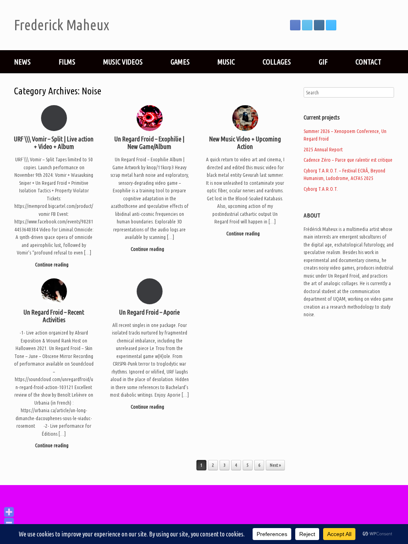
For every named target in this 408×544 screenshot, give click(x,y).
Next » (275, 465)
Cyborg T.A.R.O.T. (321, 189)
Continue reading (52, 264)
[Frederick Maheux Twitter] (307, 25)
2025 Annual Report (323, 149)
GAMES (180, 62)
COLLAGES (277, 62)
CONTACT (368, 62)
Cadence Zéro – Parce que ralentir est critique (348, 159)
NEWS (22, 62)
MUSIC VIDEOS (123, 62)
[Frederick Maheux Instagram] (319, 25)
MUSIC (226, 62)
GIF (323, 62)
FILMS (67, 62)
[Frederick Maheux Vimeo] (331, 25)
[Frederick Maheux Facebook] (295, 25)
